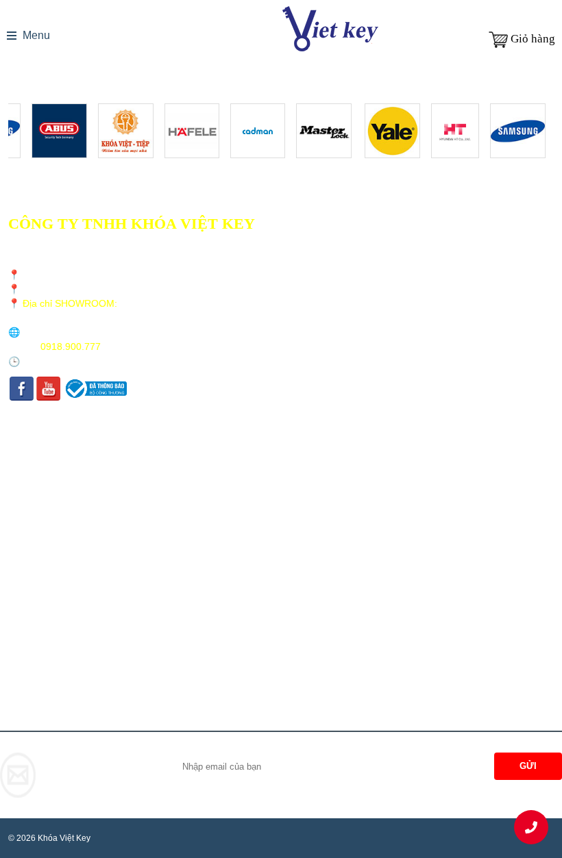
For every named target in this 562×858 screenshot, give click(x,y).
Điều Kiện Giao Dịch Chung (77, 436)
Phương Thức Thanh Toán (73, 472)
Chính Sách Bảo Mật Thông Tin (84, 490)
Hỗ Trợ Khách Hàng (62, 508)
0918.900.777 (70, 346)
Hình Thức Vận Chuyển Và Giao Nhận (96, 454)
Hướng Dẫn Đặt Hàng (64, 525)
